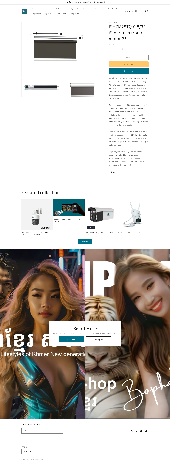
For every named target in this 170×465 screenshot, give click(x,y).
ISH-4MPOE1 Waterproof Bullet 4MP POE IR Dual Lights (67, 220)
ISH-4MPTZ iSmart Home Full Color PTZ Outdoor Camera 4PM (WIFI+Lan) (34, 234)
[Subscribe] (60, 431)
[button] (45, 8)
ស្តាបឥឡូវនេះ (98, 339)
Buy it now (128, 71)
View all (85, 242)
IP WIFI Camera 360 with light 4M (128, 233)
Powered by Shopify (40, 459)
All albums (71, 339)
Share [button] (113, 172)
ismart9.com (30, 459)
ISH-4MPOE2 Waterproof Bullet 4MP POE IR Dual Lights (99, 234)
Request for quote (128, 64)
